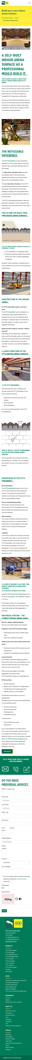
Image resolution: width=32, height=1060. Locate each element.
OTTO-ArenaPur (9, 965)
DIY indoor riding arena (11, 984)
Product (4, 859)
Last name (5, 804)
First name (5, 797)
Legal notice (8, 1041)
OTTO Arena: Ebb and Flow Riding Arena (16, 991)
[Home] (14, 924)
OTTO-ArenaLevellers (11, 967)
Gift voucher (8, 971)
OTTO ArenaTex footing (15, 594)
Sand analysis (7, 751)
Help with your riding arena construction (16, 980)
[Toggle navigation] (29, 3)
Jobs (6, 1023)
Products (8, 946)
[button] (16, 899)
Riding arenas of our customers (13, 1002)
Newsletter (8, 1034)
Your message (6, 866)
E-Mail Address (7, 838)
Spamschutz (6, 892)
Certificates (8, 1021)
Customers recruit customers (13, 1026)
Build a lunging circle (10, 987)
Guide (7, 976)
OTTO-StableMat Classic (11, 956)
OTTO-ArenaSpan (10, 961)
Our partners (8, 1013)
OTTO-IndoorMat (10, 952)
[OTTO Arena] (5, 3)
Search (7, 1045)
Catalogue (8, 969)
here (9, 412)
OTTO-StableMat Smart (11, 954)
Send (4, 911)
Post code (5, 820)
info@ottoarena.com (11, 941)
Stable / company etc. (8, 789)
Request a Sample (10, 1039)
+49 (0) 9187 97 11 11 (14, 939)
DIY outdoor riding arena (11, 982)
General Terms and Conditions (13, 1043)
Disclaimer (8, 1049)
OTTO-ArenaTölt (9, 963)
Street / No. (5, 812)
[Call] (16, 769)
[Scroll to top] (28, 1056)
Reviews (7, 1000)
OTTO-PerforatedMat (11, 950)
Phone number (4, 848)
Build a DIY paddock (10, 989)
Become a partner (10, 1015)
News (6, 1017)
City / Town (4, 829)
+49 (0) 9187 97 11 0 (12, 937)
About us (8, 1006)
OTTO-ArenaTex (9, 959)
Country (12, 828)
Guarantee (8, 1019)
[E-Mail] (5, 769)
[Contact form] (27, 769)
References (9, 995)
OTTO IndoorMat (9, 161)
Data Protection (9, 1047)
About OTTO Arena (10, 1011)
